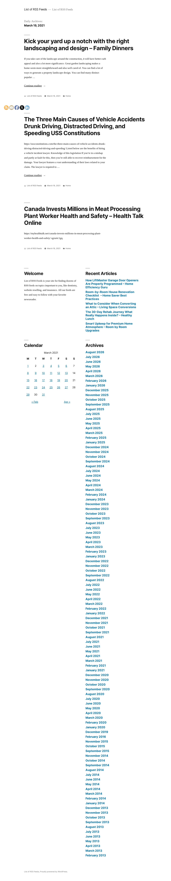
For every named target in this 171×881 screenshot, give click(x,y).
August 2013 (95, 827)
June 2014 (93, 779)
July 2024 (93, 471)
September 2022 (98, 575)
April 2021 (93, 656)
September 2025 (98, 404)
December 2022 (97, 561)
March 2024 (94, 490)
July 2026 (93, 357)
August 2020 (95, 694)
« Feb (35, 401)
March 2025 (94, 433)
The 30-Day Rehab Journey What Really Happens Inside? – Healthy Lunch (109, 315)
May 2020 (93, 708)
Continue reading (35, 85)
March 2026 (94, 376)
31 (43, 394)
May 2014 (92, 784)
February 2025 (96, 437)
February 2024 (96, 494)
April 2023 (93, 542)
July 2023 (93, 528)
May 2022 (93, 594)
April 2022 (93, 599)
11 (51, 373)
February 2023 (96, 551)
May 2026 (93, 366)
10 (43, 373)
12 (58, 373)
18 (51, 380)
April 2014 (93, 789)
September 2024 (98, 461)
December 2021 (97, 618)
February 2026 (96, 380)
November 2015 (97, 741)
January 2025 (95, 442)
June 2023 (93, 532)
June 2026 (93, 361)
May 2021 (92, 651)
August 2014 (95, 770)
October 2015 (95, 746)
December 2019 (97, 732)
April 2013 (93, 846)
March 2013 (94, 850)
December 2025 (97, 390)
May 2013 (92, 841)
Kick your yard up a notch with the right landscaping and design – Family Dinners (78, 44)
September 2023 (98, 518)
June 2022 (93, 589)
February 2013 (96, 855)
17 (43, 380)
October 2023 (95, 513)
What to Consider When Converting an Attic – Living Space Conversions (111, 305)
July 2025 (93, 414)
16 (35, 380)
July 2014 (92, 774)
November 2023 (97, 509)
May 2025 (93, 423)
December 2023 (97, 504)
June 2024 (93, 475)
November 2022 (97, 565)
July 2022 (93, 585)
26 (58, 387)
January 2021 (95, 670)
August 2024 (95, 466)
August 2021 (95, 637)
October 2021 (95, 627)
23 (35, 387)
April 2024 (93, 485)
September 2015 (97, 751)
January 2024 (95, 499)
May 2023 (93, 537)
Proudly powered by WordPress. (54, 871)
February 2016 (96, 736)
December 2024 (97, 447)
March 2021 (94, 660)
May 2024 (93, 480)
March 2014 (94, 793)
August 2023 (95, 523)
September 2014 (97, 765)
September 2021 (97, 632)
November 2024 (97, 452)
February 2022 (96, 608)
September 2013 (97, 822)
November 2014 (97, 755)
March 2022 (94, 604)
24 (43, 387)
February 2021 (96, 665)
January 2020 (95, 727)
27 (66, 387)
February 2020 (96, 722)
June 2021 (93, 646)
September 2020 (98, 689)
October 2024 (96, 456)
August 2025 (95, 409)
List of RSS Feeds (35, 9)
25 (51, 387)
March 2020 (94, 717)
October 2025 (95, 399)
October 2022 (95, 570)
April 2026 (93, 371)
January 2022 (95, 613)
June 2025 (93, 418)
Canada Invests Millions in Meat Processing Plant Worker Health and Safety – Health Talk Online (83, 215)
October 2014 (95, 760)
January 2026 (95, 385)
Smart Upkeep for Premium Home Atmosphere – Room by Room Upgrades (109, 327)
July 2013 (92, 831)
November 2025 (97, 395)
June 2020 (93, 703)
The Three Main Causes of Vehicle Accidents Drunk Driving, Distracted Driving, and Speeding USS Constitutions (84, 126)
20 (66, 380)
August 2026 (95, 352)
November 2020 (97, 679)
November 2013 (97, 812)
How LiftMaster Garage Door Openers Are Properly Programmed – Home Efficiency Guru (112, 283)
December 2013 (97, 808)
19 (58, 380)
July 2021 (92, 641)
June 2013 (93, 836)
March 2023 (94, 547)
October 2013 (95, 817)
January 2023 (95, 556)
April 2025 (93, 428)
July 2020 (93, 699)
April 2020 (93, 713)
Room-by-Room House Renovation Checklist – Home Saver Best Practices (110, 295)
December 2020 (97, 675)
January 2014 (95, 803)
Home (68, 96)
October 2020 (96, 684)
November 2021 (97, 623)
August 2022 (95, 580)
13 (66, 373)
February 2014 (96, 798)
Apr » (67, 401)
